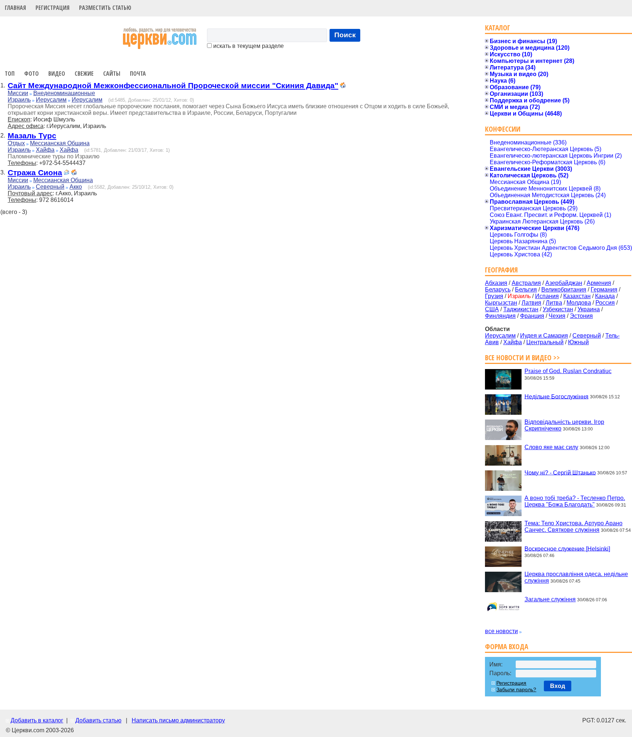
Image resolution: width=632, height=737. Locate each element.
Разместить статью (105, 8)
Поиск (345, 35)
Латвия (531, 303)
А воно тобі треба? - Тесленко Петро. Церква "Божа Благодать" (574, 501)
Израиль (19, 100)
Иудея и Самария (544, 335)
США (492, 309)
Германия (604, 289)
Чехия (557, 316)
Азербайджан (563, 283)
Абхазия (496, 283)
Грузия (494, 296)
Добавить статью (98, 720)
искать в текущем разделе (248, 46)
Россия (605, 303)
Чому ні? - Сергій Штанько (560, 472)
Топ (10, 73)
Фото (31, 73)
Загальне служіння (550, 599)
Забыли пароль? (516, 689)
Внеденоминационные (64, 93)
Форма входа (506, 646)
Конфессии (502, 129)
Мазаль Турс (32, 135)
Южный (578, 342)
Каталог (497, 28)
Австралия (526, 283)
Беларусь (498, 289)
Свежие (84, 73)
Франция (532, 316)
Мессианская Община (60, 143)
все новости (501, 631)
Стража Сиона (35, 172)
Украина (589, 309)
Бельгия (526, 289)
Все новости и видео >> (522, 357)
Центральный (545, 342)
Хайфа (45, 150)
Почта (138, 73)
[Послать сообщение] (66, 173)
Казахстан (577, 296)
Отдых (16, 143)
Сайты (111, 73)
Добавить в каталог (37, 720)
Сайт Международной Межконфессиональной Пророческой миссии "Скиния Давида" (173, 85)
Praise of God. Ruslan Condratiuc (568, 371)
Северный (50, 187)
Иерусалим (51, 100)
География (501, 270)
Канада (605, 296)
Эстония (581, 316)
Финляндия (500, 316)
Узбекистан (558, 309)
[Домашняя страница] (343, 86)
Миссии (18, 93)
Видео (56, 73)
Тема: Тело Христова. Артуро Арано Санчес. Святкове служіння (573, 526)
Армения (599, 283)
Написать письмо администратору (178, 720)
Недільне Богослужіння (556, 396)
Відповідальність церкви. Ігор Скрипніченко (564, 425)
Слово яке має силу (551, 447)
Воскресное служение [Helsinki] (567, 548)
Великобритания (563, 289)
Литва (554, 303)
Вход (557, 686)
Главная (15, 8)
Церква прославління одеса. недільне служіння (576, 577)
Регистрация (52, 8)
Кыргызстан (501, 303)
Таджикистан (520, 309)
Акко (75, 187)
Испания (547, 296)
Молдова (579, 303)
